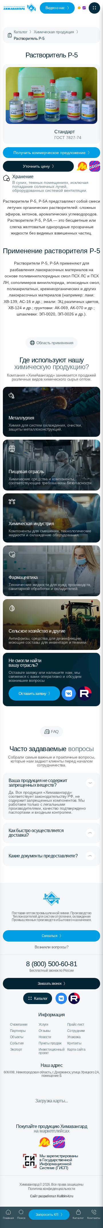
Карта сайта (76, 1050)
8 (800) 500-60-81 (51, 964)
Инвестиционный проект (51, 1051)
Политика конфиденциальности (51, 1189)
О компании (18, 1024)
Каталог (20, 32)
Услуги (43, 1024)
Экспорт (16, 1050)
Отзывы (44, 1030)
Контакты (74, 1043)
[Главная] (9, 35)
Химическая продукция (54, 32)
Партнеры (17, 1030)
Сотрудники (76, 1030)
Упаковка (73, 1037)
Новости (45, 1037)
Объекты (16, 1037)
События (17, 1043)
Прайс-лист (75, 1024)
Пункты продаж (50, 1043)
